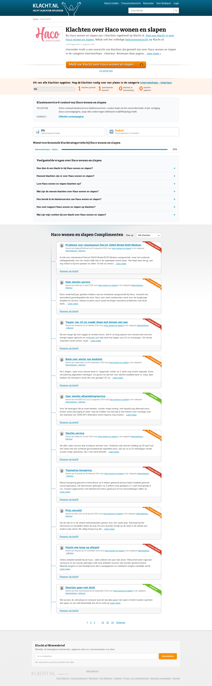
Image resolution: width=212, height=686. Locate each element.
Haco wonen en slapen (121, 248)
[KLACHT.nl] (57, 8)
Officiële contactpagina (71, 116)
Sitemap (176, 678)
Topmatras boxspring (78, 470)
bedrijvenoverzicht (136, 39)
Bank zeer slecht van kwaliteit (83, 359)
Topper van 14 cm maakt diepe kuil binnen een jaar (96, 322)
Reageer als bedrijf (69, 271)
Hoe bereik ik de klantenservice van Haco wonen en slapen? (69, 199)
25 (107, 622)
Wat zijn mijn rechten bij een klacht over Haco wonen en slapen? (71, 214)
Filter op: (130, 235)
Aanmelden (168, 656)
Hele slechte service (77, 282)
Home (35, 19)
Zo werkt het (106, 71)
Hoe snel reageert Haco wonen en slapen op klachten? (66, 207)
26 (112, 622)
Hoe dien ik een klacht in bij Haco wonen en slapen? (65, 168)
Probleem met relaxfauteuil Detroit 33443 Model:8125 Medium (103, 245)
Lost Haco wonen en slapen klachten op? (59, 183)
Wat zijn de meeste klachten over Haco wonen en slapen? (68, 191)
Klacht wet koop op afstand (82, 547)
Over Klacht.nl (62, 678)
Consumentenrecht (131, 3)
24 (103, 622)
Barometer (148, 3)
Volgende (120, 622)
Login (176, 3)
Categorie (118, 678)
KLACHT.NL (44, 673)
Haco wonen (45, 19)
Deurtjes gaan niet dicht (80, 587)
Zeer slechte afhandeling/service (85, 396)
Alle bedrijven (92, 671)
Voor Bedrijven (163, 3)
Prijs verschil (73, 510)
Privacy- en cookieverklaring (136, 678)
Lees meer (121, 263)
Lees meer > (154, 53)
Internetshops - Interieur (156, 82)
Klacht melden (111, 3)
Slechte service (74, 433)
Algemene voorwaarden (160, 678)
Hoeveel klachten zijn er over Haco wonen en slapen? (65, 176)
